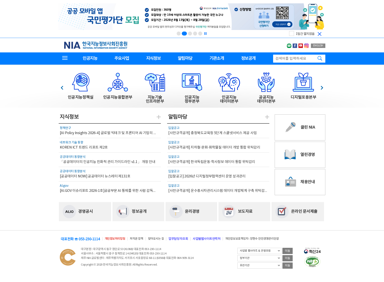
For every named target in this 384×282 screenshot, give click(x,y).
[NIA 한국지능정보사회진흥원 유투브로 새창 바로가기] (300, 46)
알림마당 (185, 58)
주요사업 (121, 58)
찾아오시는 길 (156, 238)
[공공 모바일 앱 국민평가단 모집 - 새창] (191, 17)
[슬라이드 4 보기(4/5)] (195, 34)
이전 (64, 86)
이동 (287, 251)
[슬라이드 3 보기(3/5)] (190, 34)
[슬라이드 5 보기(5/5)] (200, 34)
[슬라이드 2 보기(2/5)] (184, 34)
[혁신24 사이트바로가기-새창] (312, 249)
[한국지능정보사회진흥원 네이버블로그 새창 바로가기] (289, 46)
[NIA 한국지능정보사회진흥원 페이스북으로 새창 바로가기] (295, 46)
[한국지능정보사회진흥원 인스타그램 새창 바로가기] (306, 46)
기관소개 (217, 58)
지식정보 (153, 58)
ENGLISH (318, 45)
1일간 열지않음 (305, 34)
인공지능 (90, 58)
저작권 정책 (136, 238)
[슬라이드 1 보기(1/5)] (179, 34)
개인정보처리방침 (115, 238)
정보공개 (248, 58)
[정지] (205, 34)
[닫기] (320, 34)
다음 (319, 86)
